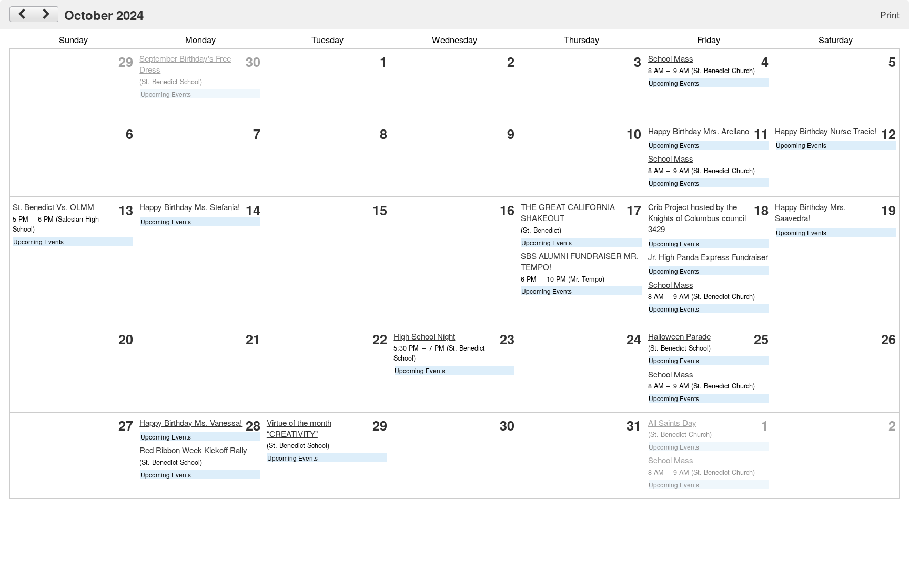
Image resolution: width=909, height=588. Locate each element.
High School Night (424, 336)
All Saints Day (672, 422)
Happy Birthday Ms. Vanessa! (190, 422)
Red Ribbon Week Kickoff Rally (193, 449)
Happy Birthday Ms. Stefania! (189, 206)
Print (890, 14)
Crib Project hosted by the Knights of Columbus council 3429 (697, 217)
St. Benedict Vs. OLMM (53, 206)
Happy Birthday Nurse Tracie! (825, 130)
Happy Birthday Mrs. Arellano (698, 130)
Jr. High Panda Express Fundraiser (708, 256)
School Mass (670, 58)
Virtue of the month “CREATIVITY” (299, 428)
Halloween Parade (679, 336)
